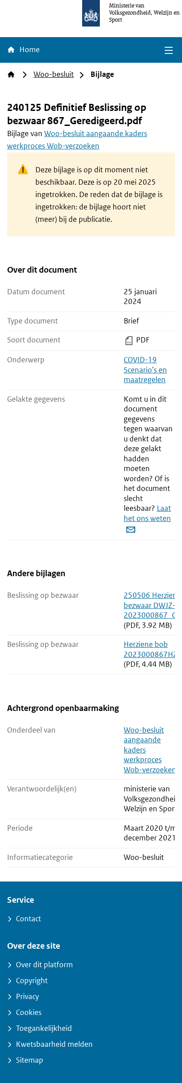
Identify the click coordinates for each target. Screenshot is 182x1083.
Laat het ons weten (147, 513)
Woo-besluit (54, 74)
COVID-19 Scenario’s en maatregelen (145, 369)
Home (29, 49)
